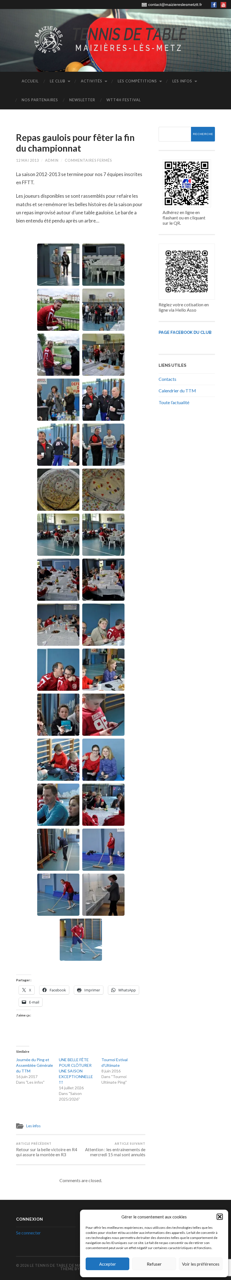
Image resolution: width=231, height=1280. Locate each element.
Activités (91, 81)
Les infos (182, 81)
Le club (57, 81)
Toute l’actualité (174, 402)
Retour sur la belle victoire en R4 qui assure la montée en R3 (46, 1149)
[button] (220, 1217)
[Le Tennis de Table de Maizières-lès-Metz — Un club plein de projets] (115, 40)
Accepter (107, 1263)
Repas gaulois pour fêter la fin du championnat (75, 143)
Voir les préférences (200, 1263)
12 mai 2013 (27, 160)
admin (52, 160)
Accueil (30, 81)
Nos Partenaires (40, 100)
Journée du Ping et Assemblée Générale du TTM (34, 1065)
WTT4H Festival (123, 100)
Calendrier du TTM (177, 390)
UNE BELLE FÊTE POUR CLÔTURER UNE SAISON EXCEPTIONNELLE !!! (76, 1071)
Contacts (167, 379)
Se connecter (28, 1232)
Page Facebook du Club (185, 332)
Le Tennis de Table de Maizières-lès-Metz (73, 1265)
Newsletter (82, 100)
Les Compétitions (137, 81)
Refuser (154, 1263)
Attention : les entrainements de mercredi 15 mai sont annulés (115, 1149)
